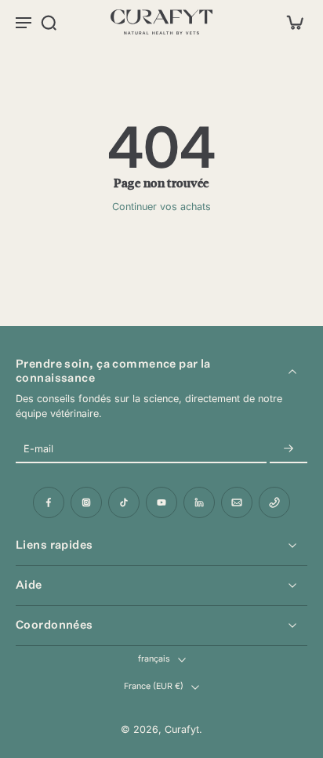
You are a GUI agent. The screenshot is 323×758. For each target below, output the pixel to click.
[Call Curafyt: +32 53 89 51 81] (274, 502)
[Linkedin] (199, 502)
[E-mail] (236, 502)
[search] (48, 22)
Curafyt (182, 729)
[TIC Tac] (124, 502)
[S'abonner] (288, 448)
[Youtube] (161, 502)
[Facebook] (48, 502)
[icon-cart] (290, 22)
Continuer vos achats (161, 206)
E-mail (38, 449)
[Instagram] (86, 502)
